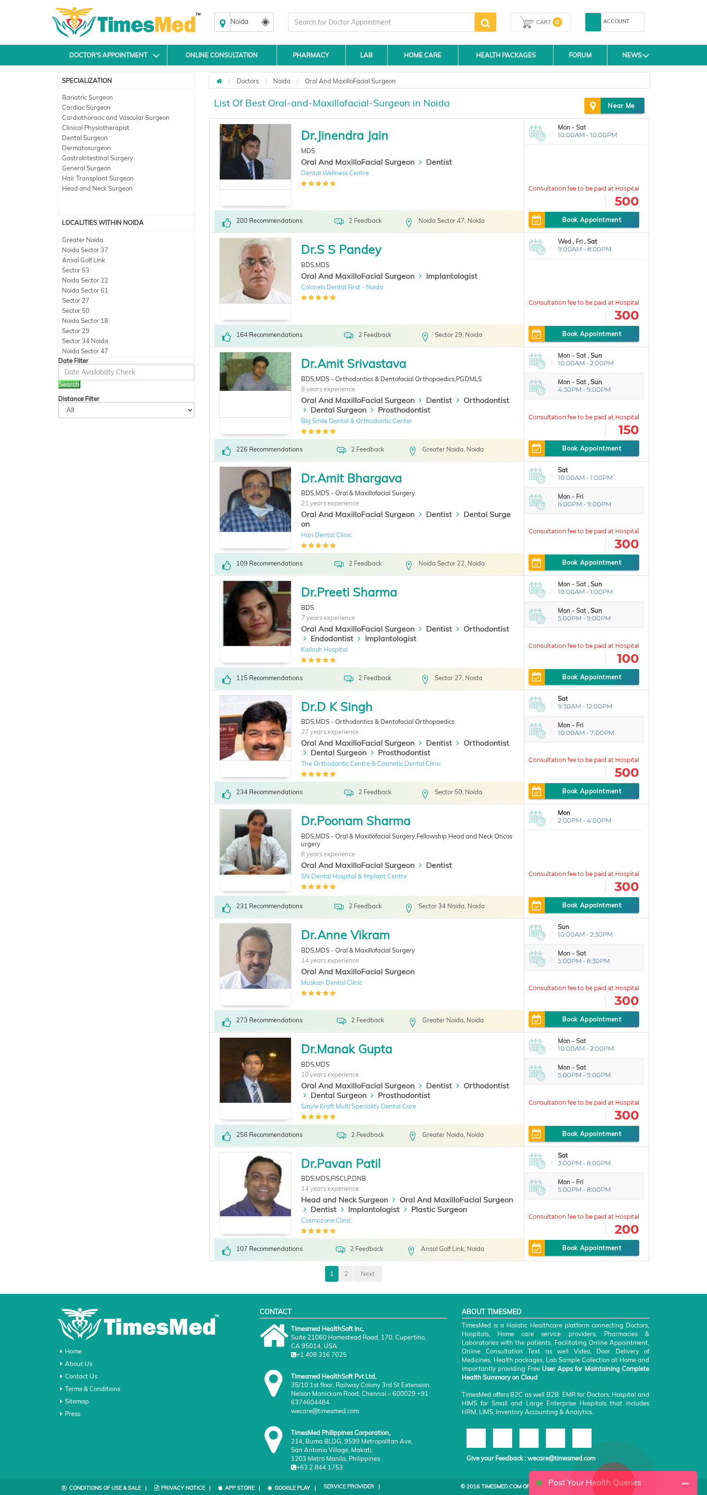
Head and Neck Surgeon (97, 188)
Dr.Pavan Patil (341, 1163)
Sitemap (77, 1401)
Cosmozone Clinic (326, 1220)
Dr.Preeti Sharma (349, 591)
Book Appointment (591, 219)
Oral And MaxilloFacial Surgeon (350, 81)
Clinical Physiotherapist (95, 127)
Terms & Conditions (92, 1388)
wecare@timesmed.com (561, 1458)
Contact (275, 1311)
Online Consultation (222, 55)
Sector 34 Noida (85, 341)
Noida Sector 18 (85, 320)
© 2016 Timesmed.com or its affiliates (515, 1486)
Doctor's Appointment (108, 55)
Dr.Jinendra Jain (345, 135)
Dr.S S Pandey (341, 249)
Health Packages (506, 55)
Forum (580, 55)
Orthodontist (486, 400)
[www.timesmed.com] (219, 81)
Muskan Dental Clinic (331, 982)
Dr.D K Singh (337, 706)
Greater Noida (82, 240)
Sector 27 (75, 300)
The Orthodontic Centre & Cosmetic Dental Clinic (371, 763)
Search (69, 384)
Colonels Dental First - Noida (342, 287)
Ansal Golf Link (83, 260)
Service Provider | (352, 1486)
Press (72, 1414)
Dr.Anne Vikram (345, 934)
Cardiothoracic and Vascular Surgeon (116, 117)
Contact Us (81, 1376)
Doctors (248, 81)
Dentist (439, 162)
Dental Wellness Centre (335, 173)
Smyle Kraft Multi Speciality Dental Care (358, 1106)
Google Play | (295, 1487)
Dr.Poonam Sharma (356, 820)
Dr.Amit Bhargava (351, 477)
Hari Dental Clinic (326, 535)
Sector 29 (75, 331)
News (632, 55)
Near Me (621, 105)
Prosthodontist (404, 409)
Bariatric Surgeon (87, 97)
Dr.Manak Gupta (346, 1048)
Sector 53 (75, 270)
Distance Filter (79, 399)
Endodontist (332, 638)
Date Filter (73, 361)
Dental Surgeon (85, 138)
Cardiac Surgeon (86, 107)
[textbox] (381, 22)
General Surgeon (86, 168)
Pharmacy (311, 55)
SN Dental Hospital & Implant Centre (354, 876)
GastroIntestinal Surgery (97, 158)
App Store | (242, 1487)
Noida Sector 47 (85, 351)
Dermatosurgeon (86, 148)
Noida (281, 81)
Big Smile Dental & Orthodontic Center (356, 421)
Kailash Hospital (324, 649)
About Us (78, 1363)
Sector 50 (75, 310)
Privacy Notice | (186, 1487)
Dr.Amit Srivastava (353, 363)
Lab (366, 55)
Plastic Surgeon (439, 1209)
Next (368, 1273)
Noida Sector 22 (85, 280)
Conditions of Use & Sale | (108, 1487)
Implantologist (452, 276)
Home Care (423, 55)
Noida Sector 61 (85, 290)
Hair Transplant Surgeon (98, 178)
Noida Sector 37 (85, 250)
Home (73, 1351)
